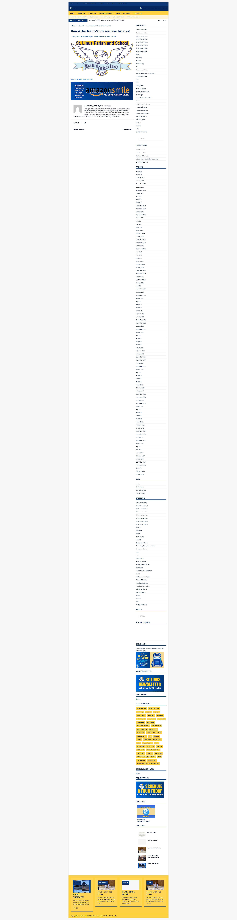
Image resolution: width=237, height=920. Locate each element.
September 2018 (141, 403)
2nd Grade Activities (142, 33)
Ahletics (138, 61)
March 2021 (139, 310)
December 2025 (141, 184)
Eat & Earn (160, 715)
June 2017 (139, 450)
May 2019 (139, 379)
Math (138, 743)
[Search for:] (151, 138)
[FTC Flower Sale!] (142, 844)
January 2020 (140, 354)
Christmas (151, 715)
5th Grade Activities (142, 42)
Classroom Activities (142, 70)
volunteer (140, 763)
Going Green (106, 36)
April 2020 (139, 344)
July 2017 (138, 446)
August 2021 (139, 298)
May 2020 (139, 341)
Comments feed (141, 490)
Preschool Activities (142, 110)
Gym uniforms (156, 726)
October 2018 (140, 400)
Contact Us (138, 13)
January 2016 (140, 474)
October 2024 (140, 212)
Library (156, 736)
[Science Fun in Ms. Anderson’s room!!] (142, 859)
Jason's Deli (140, 732)
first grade (151, 719)
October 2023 (140, 246)
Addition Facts (141, 708)
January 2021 (140, 317)
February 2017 (140, 456)
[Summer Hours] (142, 836)
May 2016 (139, 468)
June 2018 (139, 412)
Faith (137, 79)
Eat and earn (141, 719)
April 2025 (139, 202)
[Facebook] (166, 4)
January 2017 (140, 459)
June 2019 (139, 375)
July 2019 (138, 372)
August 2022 (139, 283)
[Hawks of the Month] (130, 889)
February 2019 (140, 388)
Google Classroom (143, 726)
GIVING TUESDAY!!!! (142, 162)
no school (150, 746)
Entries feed (139, 487)
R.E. (78, 4)
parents (159, 746)
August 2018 (139, 406)
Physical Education (141, 107)
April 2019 (139, 382)
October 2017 (140, 437)
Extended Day (94, 17)
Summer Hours (140, 150)
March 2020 (139, 348)
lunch (139, 739)
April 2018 (139, 419)
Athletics (92, 13)
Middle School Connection (144, 98)
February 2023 (140, 264)
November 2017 (141, 434)
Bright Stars (141, 715)
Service (138, 122)
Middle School (147, 743)
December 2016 (141, 462)
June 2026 (139, 171)
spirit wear (158, 753)
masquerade (157, 739)
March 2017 (139, 453)
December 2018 (141, 394)
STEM (159, 757)
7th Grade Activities (142, 48)
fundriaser (150, 722)
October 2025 (140, 187)
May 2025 (139, 199)
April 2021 (139, 307)
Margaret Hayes (88, 36)
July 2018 (138, 409)
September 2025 (141, 190)
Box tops (156, 712)
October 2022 (140, 277)
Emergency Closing (141, 76)
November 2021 (141, 289)
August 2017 (139, 443)
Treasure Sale (151, 760)
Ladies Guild (157, 732)
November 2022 (141, 273)
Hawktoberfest (142, 729)
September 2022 (141, 280)
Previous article (79, 129)
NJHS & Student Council (143, 104)
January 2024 (140, 236)
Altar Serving (139, 64)
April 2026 (139, 175)
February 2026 (140, 178)
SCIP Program (105, 17)
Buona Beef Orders (118, 17)
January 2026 (140, 181)
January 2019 (140, 391)
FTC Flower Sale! (141, 153)
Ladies (149, 732)
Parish (72, 4)
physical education (153, 750)
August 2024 (139, 218)
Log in (138, 484)
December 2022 (141, 270)
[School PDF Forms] (146, 811)
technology (141, 760)
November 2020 (141, 323)
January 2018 (140, 428)
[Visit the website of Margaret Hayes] (85, 122)
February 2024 (140, 233)
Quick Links (140, 753)
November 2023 (141, 243)
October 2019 (140, 363)
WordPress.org (140, 493)
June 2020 (139, 338)
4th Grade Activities (142, 39)
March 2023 (139, 261)
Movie (156, 743)
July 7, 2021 (76, 36)
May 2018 (139, 416)
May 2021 (139, 304)
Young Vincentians (141, 132)
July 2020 (138, 335)
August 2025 (139, 193)
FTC (137, 82)
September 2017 (141, 440)
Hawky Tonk (153, 729)
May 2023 (139, 255)
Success (113, 36)
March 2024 (139, 230)
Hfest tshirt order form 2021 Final (82, 79)
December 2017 (141, 431)
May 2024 (139, 224)
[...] (77, 908)
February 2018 (140, 425)
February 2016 (140, 471)
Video (137, 129)
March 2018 (139, 422)
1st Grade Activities (141, 30)
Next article (127, 129)
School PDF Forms (143, 821)
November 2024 (141, 208)
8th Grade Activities (142, 51)
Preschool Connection (142, 113)
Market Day (147, 739)
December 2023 (141, 239)
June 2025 (139, 196)
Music (138, 101)
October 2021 (140, 292)
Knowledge (139, 95)
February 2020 (140, 351)
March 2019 (139, 385)
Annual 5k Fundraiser (134, 17)
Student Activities (123, 13)
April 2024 (139, 227)
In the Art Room (141, 88)
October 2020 (140, 326)
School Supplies (140, 119)
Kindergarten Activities (142, 91)
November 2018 (141, 397)
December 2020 (141, 320)
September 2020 (141, 329)
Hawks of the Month (128, 893)
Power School (122, 4)
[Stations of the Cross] (142, 851)
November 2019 (141, 360)
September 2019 (141, 366)
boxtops (148, 712)
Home (72, 13)
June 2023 (139, 252)
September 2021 (141, 295)
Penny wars (140, 750)
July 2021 (138, 301)
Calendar (138, 67)
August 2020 (139, 332)
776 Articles (107, 106)
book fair (140, 712)
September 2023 (141, 249)
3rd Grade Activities (142, 36)
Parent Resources (105, 13)
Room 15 (149, 753)
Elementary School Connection (145, 73)
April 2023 (139, 258)
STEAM (153, 757)
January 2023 (140, 267)
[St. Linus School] (84, 8)
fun (163, 719)
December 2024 (141, 205)
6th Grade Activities (142, 45)
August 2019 (139, 369)
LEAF (150, 736)
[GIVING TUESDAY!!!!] (142, 867)
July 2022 (138, 286)
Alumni (101, 4)
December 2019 (141, 357)
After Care (139, 58)
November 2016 (141, 465)
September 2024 (141, 215)
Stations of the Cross (142, 156)
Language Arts (141, 736)
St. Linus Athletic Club (89, 4)
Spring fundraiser (143, 757)
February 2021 (140, 314)
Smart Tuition (111, 4)
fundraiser (140, 722)
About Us (81, 13)
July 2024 (138, 221)
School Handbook (141, 116)
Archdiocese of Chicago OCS (78, 17)
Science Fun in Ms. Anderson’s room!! (147, 159)
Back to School (154, 708)
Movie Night (141, 746)
